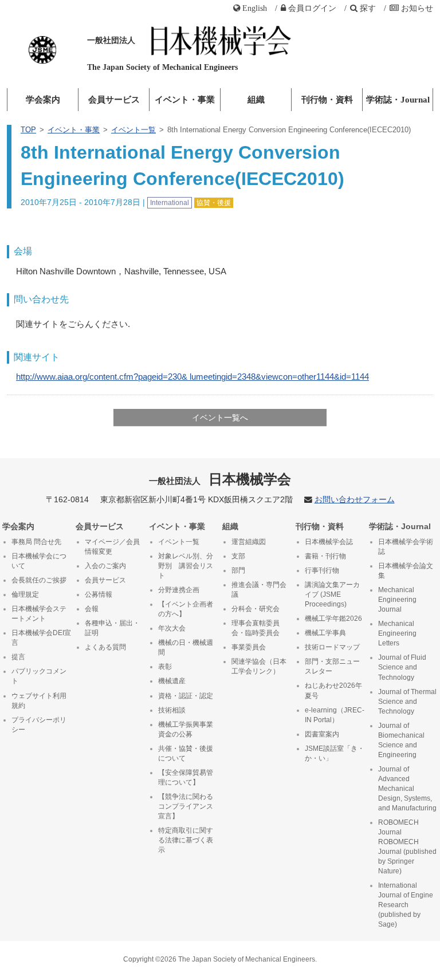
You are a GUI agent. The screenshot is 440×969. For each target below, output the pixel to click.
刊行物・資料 (327, 99)
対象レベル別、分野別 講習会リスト (185, 566)
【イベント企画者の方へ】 (185, 609)
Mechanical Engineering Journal (397, 599)
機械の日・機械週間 (185, 647)
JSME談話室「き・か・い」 (334, 753)
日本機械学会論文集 (405, 571)
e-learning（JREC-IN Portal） (334, 715)
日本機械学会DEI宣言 (41, 638)
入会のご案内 (105, 566)
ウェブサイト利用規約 (38, 701)
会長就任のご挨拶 (38, 580)
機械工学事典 (325, 633)
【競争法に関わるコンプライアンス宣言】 (185, 806)
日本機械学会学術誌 (405, 547)
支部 (238, 556)
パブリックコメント (38, 676)
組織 (256, 99)
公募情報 (98, 594)
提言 (18, 657)
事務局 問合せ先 (36, 542)
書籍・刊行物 (325, 556)
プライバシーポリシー (38, 725)
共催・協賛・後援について (185, 753)
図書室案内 (322, 734)
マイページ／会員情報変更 (112, 547)
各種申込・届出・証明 (112, 628)
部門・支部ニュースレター (332, 666)
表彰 (165, 667)
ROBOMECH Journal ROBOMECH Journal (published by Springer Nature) (407, 846)
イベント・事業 (185, 99)
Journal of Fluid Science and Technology (402, 667)
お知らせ (417, 8)
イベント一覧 (133, 129)
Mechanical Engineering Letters (397, 633)
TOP (28, 129)
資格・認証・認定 (185, 696)
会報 (92, 609)
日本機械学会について (38, 561)
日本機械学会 (220, 479)
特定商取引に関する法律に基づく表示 (185, 840)
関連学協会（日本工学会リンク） (258, 666)
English (254, 8)
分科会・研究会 (255, 609)
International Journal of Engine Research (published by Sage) (405, 904)
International (169, 203)
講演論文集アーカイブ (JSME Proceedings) (332, 594)
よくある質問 (105, 647)
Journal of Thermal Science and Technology (407, 701)
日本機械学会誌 (329, 542)
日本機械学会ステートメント (38, 614)
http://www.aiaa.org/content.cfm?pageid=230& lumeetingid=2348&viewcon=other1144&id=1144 (192, 376)
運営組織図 (248, 542)
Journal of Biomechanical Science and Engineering (401, 740)
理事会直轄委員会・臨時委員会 (255, 628)
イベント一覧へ (220, 417)
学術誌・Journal (398, 99)
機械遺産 (172, 681)
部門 (238, 570)
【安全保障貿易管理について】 (185, 777)
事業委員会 (248, 647)
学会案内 (43, 99)
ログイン (312, 8)
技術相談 (172, 710)
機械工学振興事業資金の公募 (185, 729)
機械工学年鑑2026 (333, 619)
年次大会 (172, 628)
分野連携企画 (178, 590)
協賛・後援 (214, 203)
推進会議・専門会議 (258, 589)
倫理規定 (25, 594)
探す (368, 8)
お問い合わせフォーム (355, 499)
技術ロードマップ (332, 647)
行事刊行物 (322, 570)
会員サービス (114, 99)
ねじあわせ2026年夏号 (333, 690)
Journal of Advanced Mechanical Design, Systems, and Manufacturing (407, 788)
